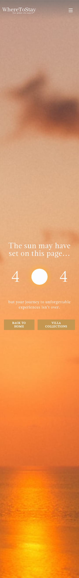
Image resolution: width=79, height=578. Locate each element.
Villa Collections (56, 324)
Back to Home (19, 324)
